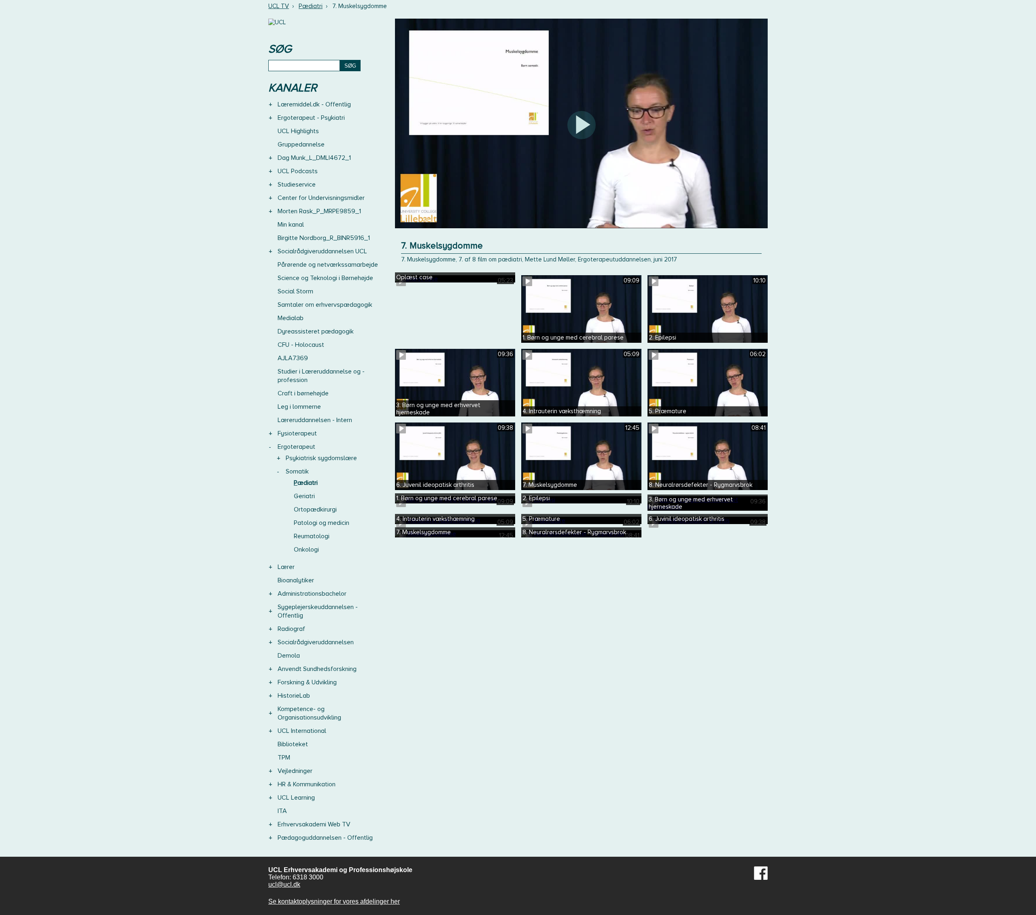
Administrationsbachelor (312, 594)
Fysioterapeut (297, 433)
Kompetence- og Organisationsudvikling (309, 713)
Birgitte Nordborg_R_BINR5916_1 (324, 238)
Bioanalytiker (296, 580)
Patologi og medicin (321, 523)
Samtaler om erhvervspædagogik (325, 305)
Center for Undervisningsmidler (321, 198)
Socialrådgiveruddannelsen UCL (322, 251)
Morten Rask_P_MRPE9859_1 (319, 211)
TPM (284, 758)
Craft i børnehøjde (303, 393)
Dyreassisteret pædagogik (316, 331)
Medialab (291, 318)
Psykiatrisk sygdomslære (321, 458)
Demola (289, 656)
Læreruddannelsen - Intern (315, 420)
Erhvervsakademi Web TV (314, 824)
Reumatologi (311, 536)
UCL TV (278, 6)
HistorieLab (294, 696)
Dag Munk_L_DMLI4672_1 (314, 158)
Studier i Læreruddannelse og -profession (321, 375)
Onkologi (306, 550)
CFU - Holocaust (301, 345)
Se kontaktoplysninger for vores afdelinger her (334, 901)
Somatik (297, 471)
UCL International (302, 731)
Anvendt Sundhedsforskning (317, 669)
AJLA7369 (293, 358)
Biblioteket (293, 744)
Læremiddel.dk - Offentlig (314, 104)
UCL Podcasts (298, 171)
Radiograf (291, 629)
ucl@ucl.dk (284, 884)
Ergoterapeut (296, 447)
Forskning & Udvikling (307, 682)
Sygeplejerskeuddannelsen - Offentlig (318, 611)
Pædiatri (311, 6)
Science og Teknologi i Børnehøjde (325, 278)
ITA (282, 811)
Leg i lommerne (299, 407)
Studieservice (297, 184)
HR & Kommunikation (306, 784)
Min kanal (291, 225)
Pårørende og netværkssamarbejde (328, 265)
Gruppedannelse (301, 144)
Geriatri (304, 496)
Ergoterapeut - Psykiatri (311, 118)
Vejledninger (295, 771)
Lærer (286, 567)
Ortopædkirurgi (315, 509)
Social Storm (295, 291)
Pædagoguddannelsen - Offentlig (325, 838)
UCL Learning (296, 798)
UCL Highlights (298, 131)
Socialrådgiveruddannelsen (316, 642)
